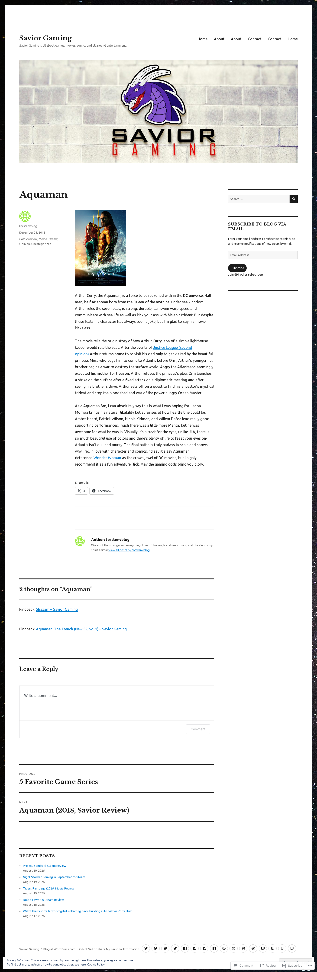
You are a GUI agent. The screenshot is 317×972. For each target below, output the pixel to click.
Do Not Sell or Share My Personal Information (108, 949)
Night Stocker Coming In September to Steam (54, 877)
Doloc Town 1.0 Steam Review (43, 899)
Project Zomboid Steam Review (44, 865)
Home (202, 39)
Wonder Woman (107, 458)
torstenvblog (28, 226)
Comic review (28, 239)
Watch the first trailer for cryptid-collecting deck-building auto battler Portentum (78, 911)
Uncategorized (41, 243)
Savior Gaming (45, 38)
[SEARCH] (294, 199)
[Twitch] (263, 948)
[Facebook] (185, 948)
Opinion (24, 243)
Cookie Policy (96, 964)
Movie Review (48, 239)
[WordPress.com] (224, 948)
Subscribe (237, 268)
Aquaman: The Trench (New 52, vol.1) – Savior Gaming (81, 629)
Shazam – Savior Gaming (57, 609)
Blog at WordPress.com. (59, 949)
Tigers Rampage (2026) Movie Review (48, 888)
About (219, 39)
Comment (198, 729)
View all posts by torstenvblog (129, 550)
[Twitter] (146, 948)
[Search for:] (259, 198)
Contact (254, 39)
